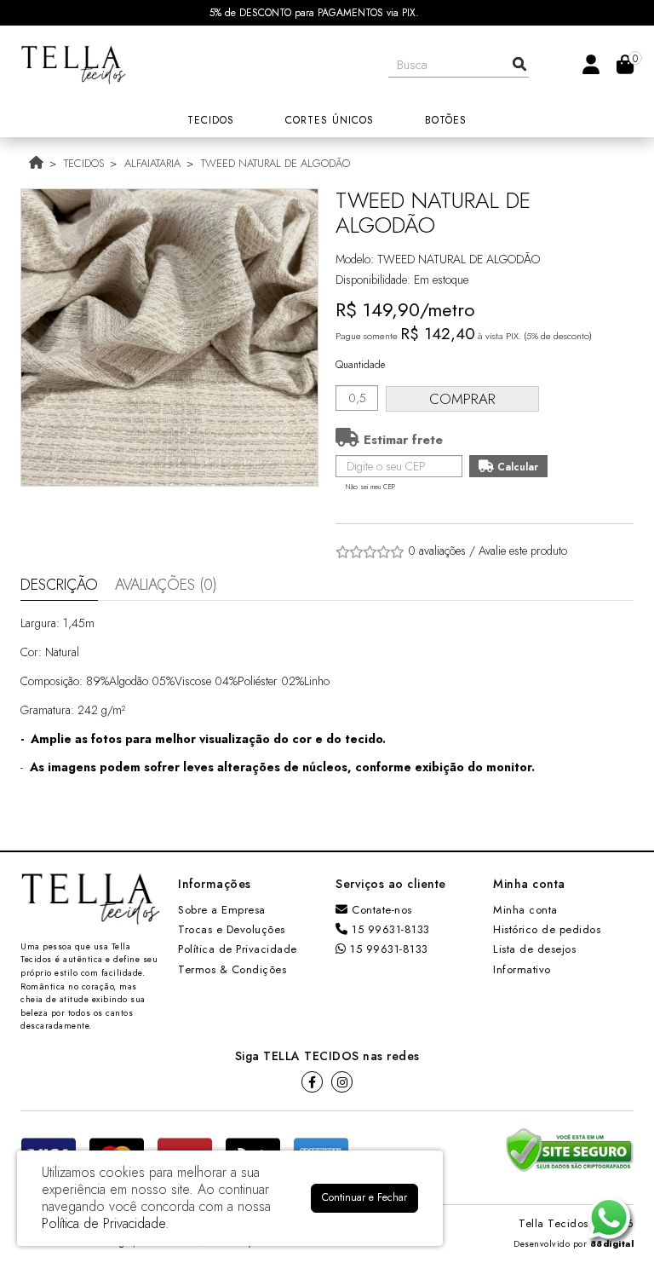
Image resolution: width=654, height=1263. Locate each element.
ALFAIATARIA (152, 163)
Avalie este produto (523, 550)
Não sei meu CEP (370, 487)
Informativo (522, 969)
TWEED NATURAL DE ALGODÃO (275, 163)
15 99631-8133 (389, 929)
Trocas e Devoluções (231, 929)
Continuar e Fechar (364, 1197)
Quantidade (360, 364)
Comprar (462, 399)
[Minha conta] (591, 63)
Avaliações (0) (166, 585)
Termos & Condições (232, 969)
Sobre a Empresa (222, 910)
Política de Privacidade (237, 949)
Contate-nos (380, 910)
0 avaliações (437, 550)
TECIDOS (84, 163)
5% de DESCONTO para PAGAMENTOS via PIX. (314, 12)
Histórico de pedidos (546, 929)
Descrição (59, 585)
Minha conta (525, 910)
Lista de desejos (534, 949)
